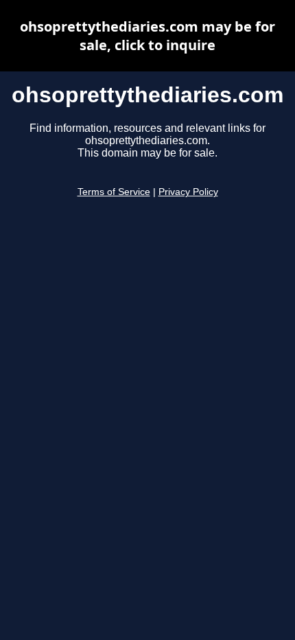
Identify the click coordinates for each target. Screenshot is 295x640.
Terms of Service (114, 192)
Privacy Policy (188, 192)
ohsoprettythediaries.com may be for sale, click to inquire (147, 35)
